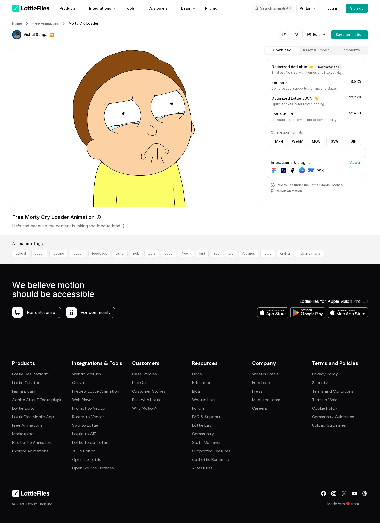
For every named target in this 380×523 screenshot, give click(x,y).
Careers (259, 408)
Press (257, 391)
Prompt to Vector (89, 408)
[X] (344, 493)
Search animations (275, 8)
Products (68, 8)
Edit (316, 34)
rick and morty (310, 253)
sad (217, 253)
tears (152, 253)
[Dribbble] (365, 493)
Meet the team (266, 399)
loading (58, 253)
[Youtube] (354, 493)
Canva (78, 382)
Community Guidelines (333, 416)
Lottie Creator (26, 382)
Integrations (100, 8)
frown (186, 253)
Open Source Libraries (93, 468)
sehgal (21, 253)
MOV (316, 141)
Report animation (289, 191)
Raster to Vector (88, 416)
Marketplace (24, 434)
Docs (197, 374)
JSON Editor (83, 451)
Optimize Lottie (86, 459)
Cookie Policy (324, 408)
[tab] (282, 50)
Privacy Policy (325, 374)
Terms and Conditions (333, 391)
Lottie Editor (24, 408)
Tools (130, 8)
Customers (158, 8)
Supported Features (211, 451)
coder (39, 253)
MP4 (279, 141)
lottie (267, 253)
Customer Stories (148, 391)
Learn (186, 8)
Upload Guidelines (329, 425)
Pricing (211, 8)
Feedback (261, 382)
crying (285, 253)
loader (78, 253)
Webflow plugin (86, 374)
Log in (332, 8)
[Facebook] (323, 493)
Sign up (357, 8)
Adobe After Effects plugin (37, 399)
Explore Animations (30, 451)
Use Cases (142, 382)
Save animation (350, 34)
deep (168, 253)
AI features (202, 468)
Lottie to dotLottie (90, 442)
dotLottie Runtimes (210, 459)
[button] (16, 34)
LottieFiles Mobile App (33, 416)
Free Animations (27, 425)
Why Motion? (144, 408)
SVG (335, 141)
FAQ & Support (206, 416)
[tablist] (316, 50)
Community (203, 434)
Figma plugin (23, 391)
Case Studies (144, 374)
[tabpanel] (316, 146)
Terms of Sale (324, 399)
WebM (297, 141)
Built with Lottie (147, 399)
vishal (120, 253)
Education (201, 382)
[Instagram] (334, 493)
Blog (196, 391)
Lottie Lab (201, 425)
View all (355, 162)
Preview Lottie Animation (95, 391)
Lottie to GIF (84, 434)
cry (231, 253)
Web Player (82, 399)
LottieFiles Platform (30, 374)
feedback (99, 253)
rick (136, 253)
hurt (202, 253)
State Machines (207, 442)
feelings (248, 253)
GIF (353, 141)
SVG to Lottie (85, 425)
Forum (198, 408)
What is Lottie (205, 399)
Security (320, 382)
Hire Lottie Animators (32, 442)
